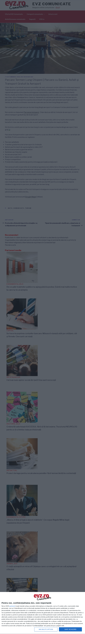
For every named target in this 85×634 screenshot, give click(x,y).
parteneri (12, 606)
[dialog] (42, 613)
